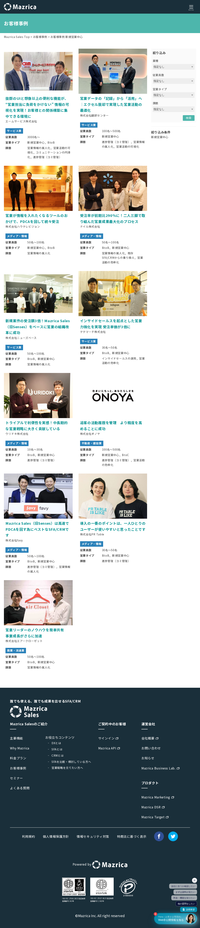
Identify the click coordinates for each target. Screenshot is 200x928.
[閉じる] (194, 880)
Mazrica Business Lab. (158, 768)
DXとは (56, 743)
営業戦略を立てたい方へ (67, 768)
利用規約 (28, 836)
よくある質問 (19, 788)
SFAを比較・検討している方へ (71, 762)
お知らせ (147, 758)
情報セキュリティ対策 (93, 836)
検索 (188, 117)
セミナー (16, 778)
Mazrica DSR (151, 807)
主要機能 (16, 738)
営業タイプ (160, 89)
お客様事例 (40, 37)
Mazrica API (107, 748)
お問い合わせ (151, 748)
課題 (155, 103)
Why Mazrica (19, 748)
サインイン (106, 738)
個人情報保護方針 (56, 836)
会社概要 (147, 738)
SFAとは (57, 749)
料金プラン (18, 758)
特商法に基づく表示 (131, 836)
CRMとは (58, 755)
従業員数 (158, 75)
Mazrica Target (153, 817)
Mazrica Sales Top (17, 37)
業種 (155, 61)
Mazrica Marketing (155, 797)
